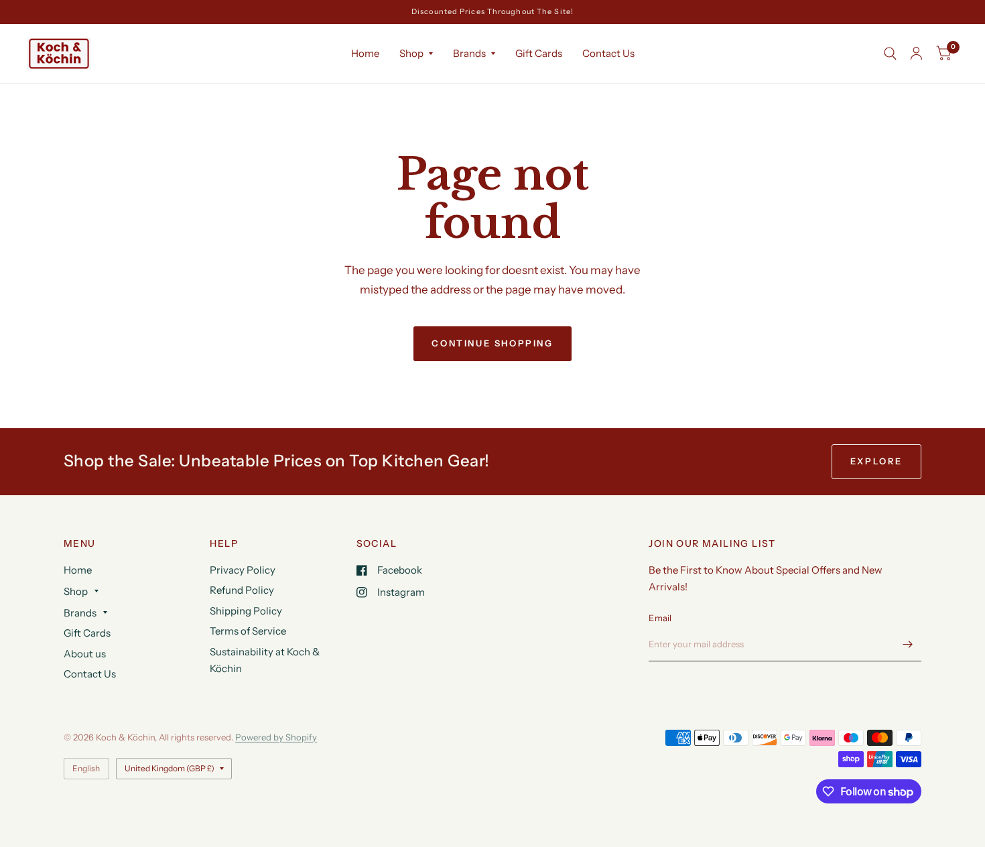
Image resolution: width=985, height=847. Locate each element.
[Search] (890, 53)
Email (660, 617)
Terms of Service (248, 631)
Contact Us (608, 53)
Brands (469, 53)
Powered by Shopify (276, 737)
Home (365, 53)
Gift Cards (538, 53)
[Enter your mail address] (908, 644)
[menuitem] (365, 53)
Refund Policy (242, 590)
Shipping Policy (246, 610)
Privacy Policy (242, 570)
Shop (411, 53)
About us (85, 653)
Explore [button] (876, 461)
